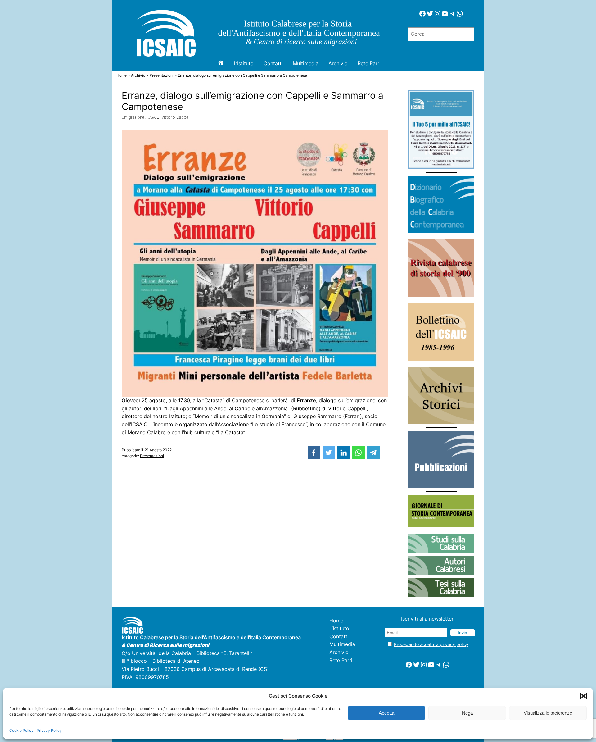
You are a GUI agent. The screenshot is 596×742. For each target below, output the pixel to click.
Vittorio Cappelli (176, 117)
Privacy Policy (49, 730)
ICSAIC (153, 117)
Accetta (386, 713)
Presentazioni (152, 455)
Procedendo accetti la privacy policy (431, 644)
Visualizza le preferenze (548, 713)
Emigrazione (133, 117)
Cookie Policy (21, 730)
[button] (583, 696)
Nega (467, 713)
